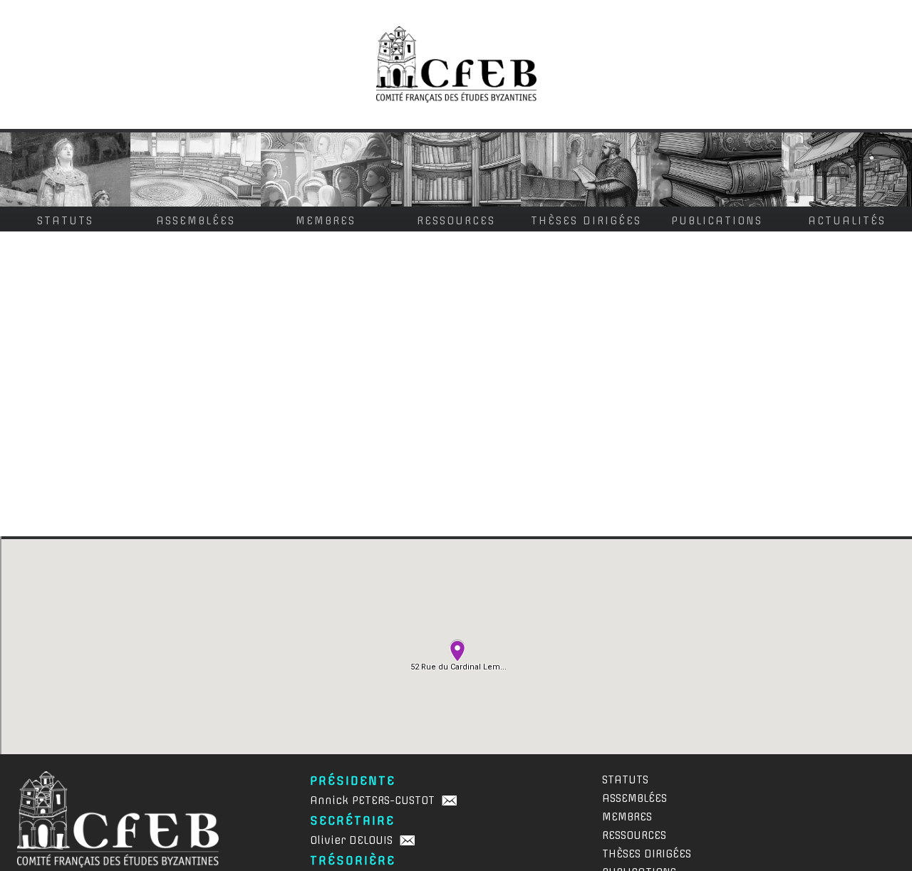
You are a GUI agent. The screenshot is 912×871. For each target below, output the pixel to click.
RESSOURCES (634, 835)
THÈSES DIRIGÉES (646, 853)
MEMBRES (627, 816)
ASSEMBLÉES (634, 798)
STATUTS (625, 779)
